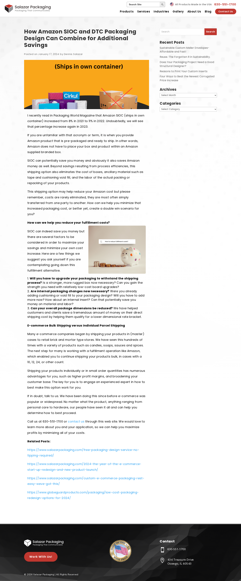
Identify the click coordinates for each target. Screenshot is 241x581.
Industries (161, 11)
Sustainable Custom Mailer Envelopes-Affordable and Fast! (184, 50)
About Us (194, 11)
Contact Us (225, 11)
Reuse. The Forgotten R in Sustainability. (185, 57)
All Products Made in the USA (193, 4)
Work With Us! (40, 557)
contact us (76, 421)
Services (143, 11)
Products (127, 11)
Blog (208, 11)
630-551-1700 (225, 4)
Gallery (178, 11)
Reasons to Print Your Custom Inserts (183, 71)
